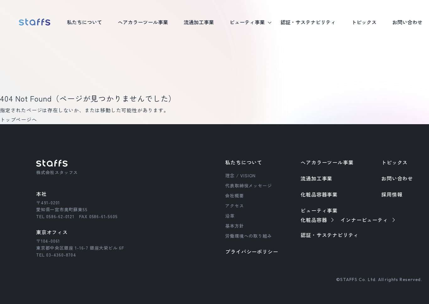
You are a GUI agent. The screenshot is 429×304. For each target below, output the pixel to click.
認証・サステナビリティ (330, 235)
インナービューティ (364, 219)
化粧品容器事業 (319, 194)
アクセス (234, 205)
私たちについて (243, 162)
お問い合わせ (397, 178)
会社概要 (234, 195)
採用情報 (391, 194)
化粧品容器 (314, 219)
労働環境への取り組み (248, 236)
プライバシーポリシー (251, 251)
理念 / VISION (240, 175)
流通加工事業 (316, 178)
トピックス (394, 162)
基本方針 (234, 226)
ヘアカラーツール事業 (327, 162)
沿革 (230, 215)
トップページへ (18, 119)
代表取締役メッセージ (248, 185)
